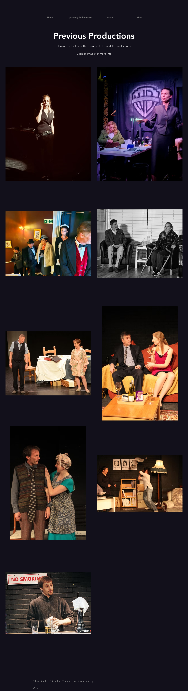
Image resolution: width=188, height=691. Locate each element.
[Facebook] (38, 688)
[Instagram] (34, 688)
